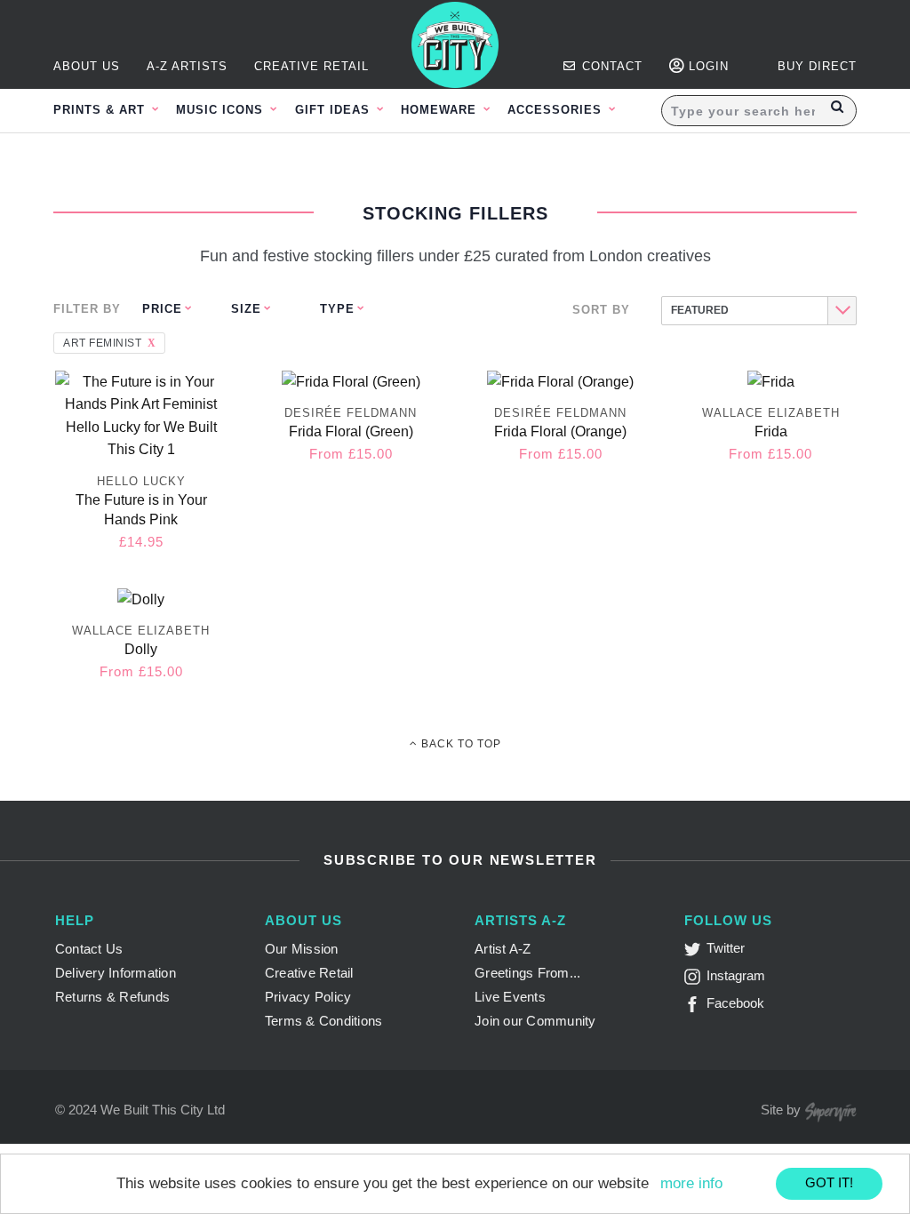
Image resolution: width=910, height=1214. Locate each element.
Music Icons (221, 109)
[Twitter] (695, 952)
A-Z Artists (187, 66)
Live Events (510, 996)
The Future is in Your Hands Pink (141, 509)
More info (691, 1183)
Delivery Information (115, 972)
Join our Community (535, 1020)
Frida (770, 431)
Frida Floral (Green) (351, 431)
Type (337, 308)
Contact (610, 66)
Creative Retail (311, 66)
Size (246, 308)
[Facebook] (695, 1007)
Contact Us (89, 948)
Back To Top (459, 744)
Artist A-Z (503, 948)
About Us (86, 66)
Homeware (441, 109)
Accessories (556, 109)
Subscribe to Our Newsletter (457, 859)
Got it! (829, 1182)
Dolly (140, 649)
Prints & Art (101, 109)
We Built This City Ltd (162, 1109)
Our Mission (302, 948)
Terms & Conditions (324, 1020)
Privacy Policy (308, 996)
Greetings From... (527, 972)
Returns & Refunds (112, 996)
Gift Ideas (334, 109)
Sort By (601, 309)
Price (162, 308)
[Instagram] (695, 979)
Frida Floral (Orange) (560, 431)
